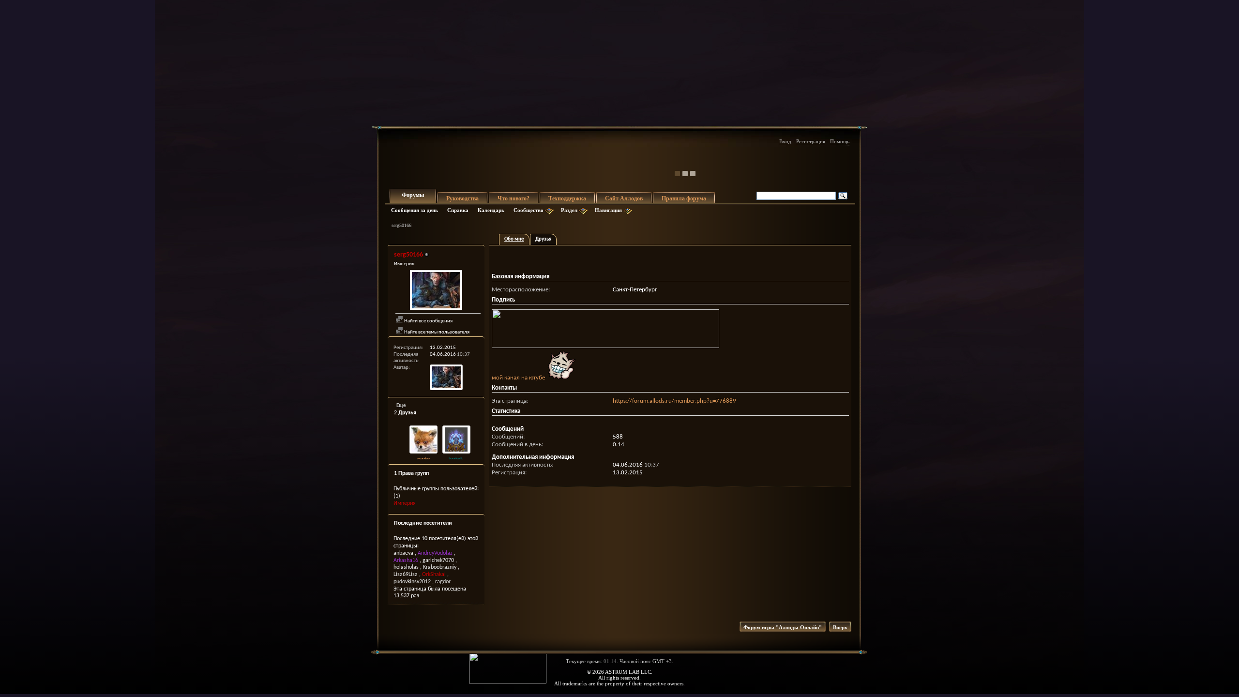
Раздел (569, 210)
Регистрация (810, 141)
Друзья (543, 239)
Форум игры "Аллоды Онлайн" (782, 627)
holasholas (406, 567)
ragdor (423, 459)
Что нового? (513, 198)
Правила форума (684, 198)
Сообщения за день (414, 210)
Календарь (491, 210)
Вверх (840, 627)
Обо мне (514, 239)
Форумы (413, 195)
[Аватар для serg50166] (436, 291)
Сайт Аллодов (624, 198)
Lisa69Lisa (405, 574)
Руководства (462, 198)
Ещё (401, 406)
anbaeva (403, 553)
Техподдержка (567, 198)
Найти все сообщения (428, 321)
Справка (457, 210)
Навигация (608, 210)
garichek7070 (438, 560)
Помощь (839, 141)
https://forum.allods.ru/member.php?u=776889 (674, 401)
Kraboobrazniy (439, 567)
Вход (785, 141)
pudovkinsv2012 (412, 582)
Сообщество (529, 210)
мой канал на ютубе (519, 378)
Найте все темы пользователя (436, 332)
